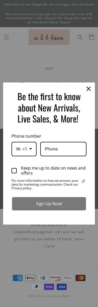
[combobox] (24, 149)
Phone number (26, 136)
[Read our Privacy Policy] (83, 181)
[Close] (88, 88)
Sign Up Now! (49, 203)
